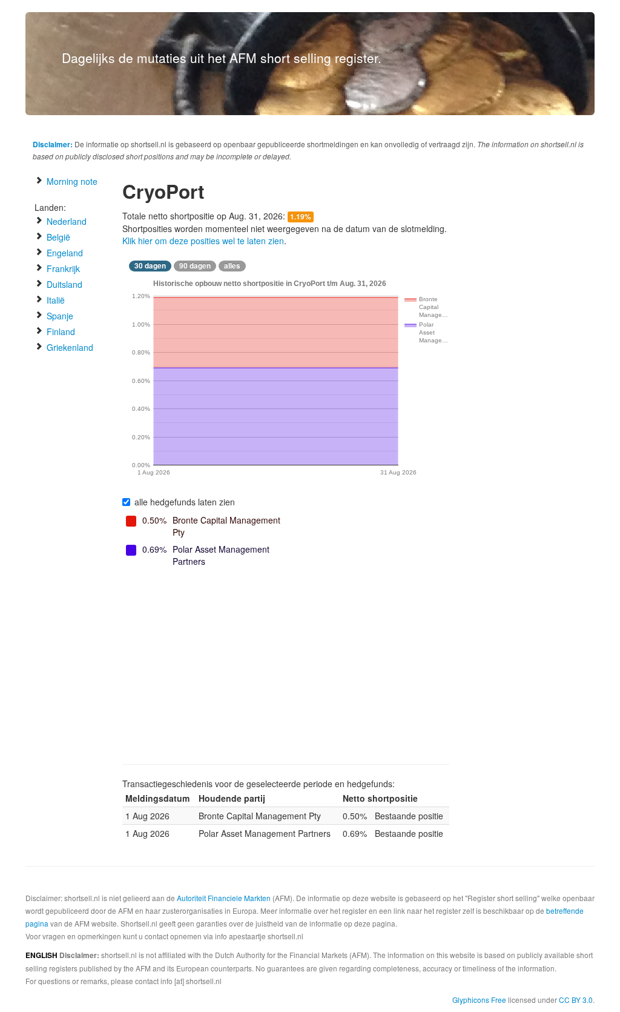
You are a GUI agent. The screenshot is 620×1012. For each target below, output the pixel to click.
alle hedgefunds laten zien (184, 502)
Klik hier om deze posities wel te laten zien (203, 241)
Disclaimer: (53, 144)
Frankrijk (62, 268)
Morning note (70, 181)
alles (232, 266)
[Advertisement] (285, 667)
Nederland (65, 221)
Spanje (58, 316)
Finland (59, 331)
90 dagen (195, 266)
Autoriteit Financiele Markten (224, 898)
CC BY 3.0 (576, 999)
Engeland (63, 253)
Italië (54, 300)
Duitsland (63, 284)
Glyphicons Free (479, 999)
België (57, 237)
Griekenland (68, 347)
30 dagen (150, 266)
